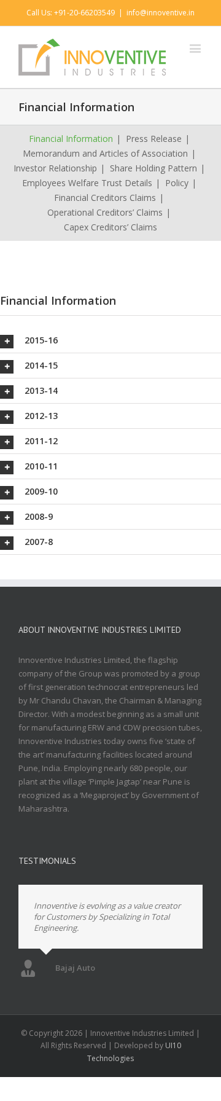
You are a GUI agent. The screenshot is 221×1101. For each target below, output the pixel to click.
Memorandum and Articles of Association (105, 153)
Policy (176, 183)
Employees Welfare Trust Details (87, 183)
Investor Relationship (55, 168)
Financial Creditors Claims (105, 197)
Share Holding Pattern (153, 168)
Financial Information (71, 138)
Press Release (154, 138)
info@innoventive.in (160, 12)
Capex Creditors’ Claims (110, 227)
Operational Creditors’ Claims (105, 212)
